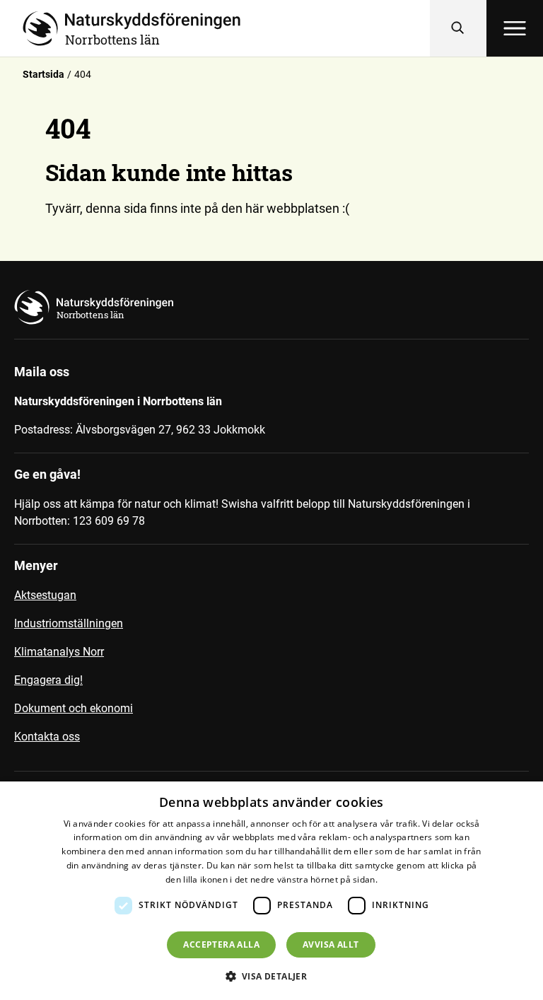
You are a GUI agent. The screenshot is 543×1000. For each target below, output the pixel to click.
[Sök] (458, 28)
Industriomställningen (68, 623)
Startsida (43, 74)
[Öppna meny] (515, 28)
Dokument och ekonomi (73, 708)
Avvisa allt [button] (330, 944)
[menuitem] (271, 601)
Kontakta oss (47, 736)
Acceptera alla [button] (221, 944)
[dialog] (271, 890)
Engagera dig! (48, 680)
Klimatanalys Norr (59, 651)
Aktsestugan (45, 595)
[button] (272, 976)
